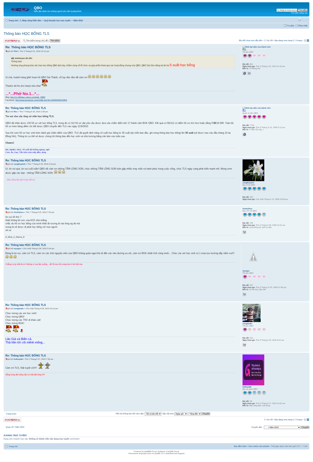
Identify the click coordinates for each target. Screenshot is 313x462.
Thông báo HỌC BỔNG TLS (26, 34)
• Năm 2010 (77, 20)
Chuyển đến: (256, 427)
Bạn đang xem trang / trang (288, 40)
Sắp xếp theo (168, 413)
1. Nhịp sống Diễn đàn (30, 20)
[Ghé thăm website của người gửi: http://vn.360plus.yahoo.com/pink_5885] (244, 73)
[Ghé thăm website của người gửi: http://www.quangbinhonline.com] (244, 134)
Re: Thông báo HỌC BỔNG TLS (28, 47)
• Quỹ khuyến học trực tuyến (56, 20)
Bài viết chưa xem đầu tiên (250, 40)
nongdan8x (19, 309)
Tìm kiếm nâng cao (299, 13)
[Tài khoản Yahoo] (249, 73)
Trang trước (11, 414)
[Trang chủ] (19, 9)
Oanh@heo (19, 212)
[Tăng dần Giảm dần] (199, 413)
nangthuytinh (19, 164)
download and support (175, 453)
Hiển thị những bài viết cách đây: (130, 413)
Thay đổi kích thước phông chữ (305, 19)
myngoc (17, 248)
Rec (15, 112)
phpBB (147, 451)
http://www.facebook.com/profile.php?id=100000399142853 (41, 100)
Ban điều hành (240, 446)
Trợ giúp (290, 25)
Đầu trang (307, 103)
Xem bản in (299, 19)
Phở (16, 51)
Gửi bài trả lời (9, 39)
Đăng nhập (303, 25)
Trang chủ (13, 20)
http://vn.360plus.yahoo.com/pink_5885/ (27, 97)
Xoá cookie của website (258, 446)
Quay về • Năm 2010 (15, 427)
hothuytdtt (18, 359)
